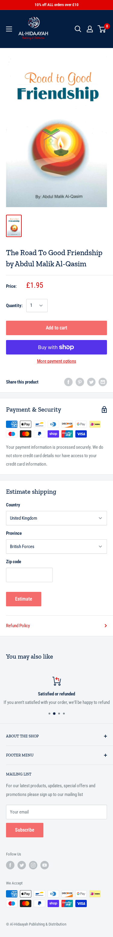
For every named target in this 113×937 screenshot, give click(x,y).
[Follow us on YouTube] (44, 865)
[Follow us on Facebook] (10, 865)
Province (14, 533)
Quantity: (14, 305)
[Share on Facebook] (68, 381)
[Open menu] (9, 29)
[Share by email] (103, 381)
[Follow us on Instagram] (33, 865)
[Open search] (78, 29)
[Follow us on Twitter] (21, 865)
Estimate (23, 599)
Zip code (13, 561)
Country (13, 505)
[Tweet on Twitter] (91, 381)
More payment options (56, 361)
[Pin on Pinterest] (80, 381)
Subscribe (24, 830)
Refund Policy (18, 625)
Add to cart (56, 328)
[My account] (90, 29)
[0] (102, 29)
